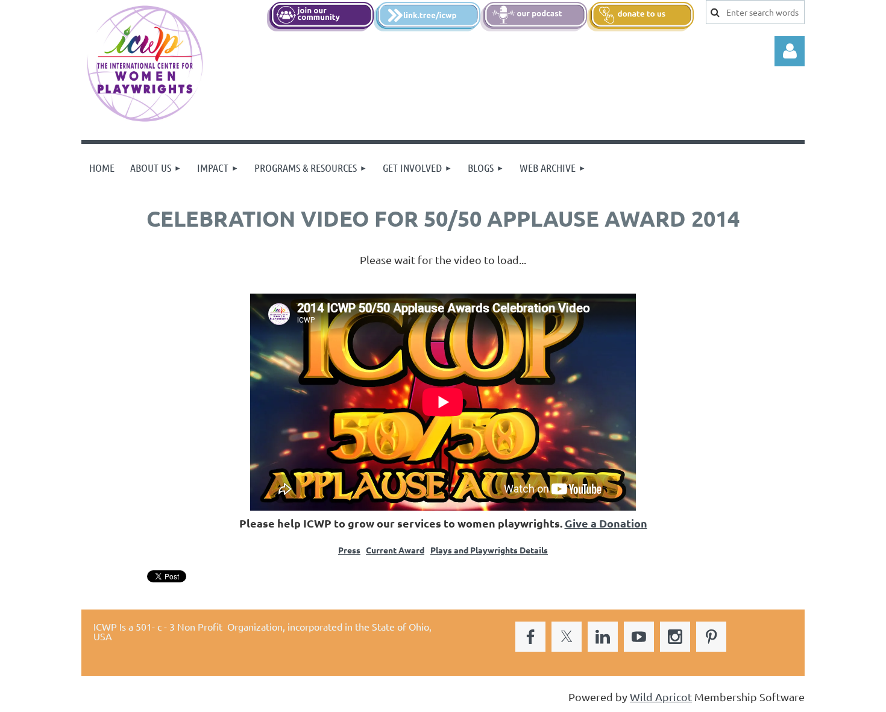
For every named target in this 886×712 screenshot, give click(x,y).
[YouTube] (639, 637)
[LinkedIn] (603, 637)
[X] (566, 637)
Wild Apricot (661, 696)
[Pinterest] (711, 637)
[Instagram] (675, 637)
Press (349, 549)
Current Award (395, 549)
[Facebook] (530, 637)
